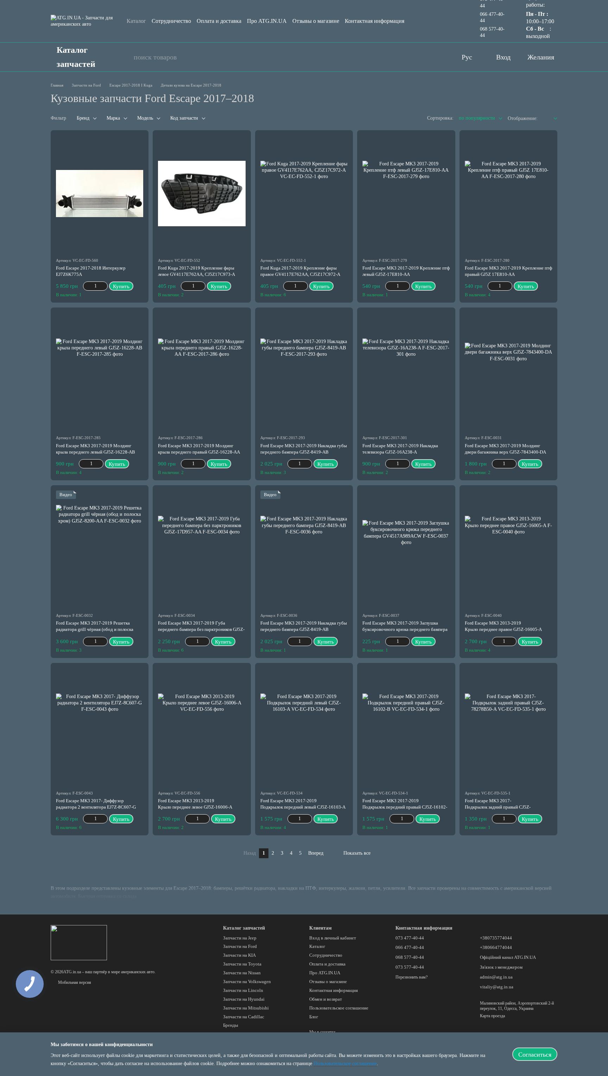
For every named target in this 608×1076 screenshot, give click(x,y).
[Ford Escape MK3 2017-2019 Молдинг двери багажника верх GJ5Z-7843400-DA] (508, 371)
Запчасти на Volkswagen (247, 981)
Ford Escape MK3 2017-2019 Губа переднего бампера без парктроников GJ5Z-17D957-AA (201, 629)
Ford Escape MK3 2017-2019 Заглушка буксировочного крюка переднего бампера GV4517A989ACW (405, 629)
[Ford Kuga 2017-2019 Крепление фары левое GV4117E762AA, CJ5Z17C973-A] (201, 193)
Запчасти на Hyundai (244, 999)
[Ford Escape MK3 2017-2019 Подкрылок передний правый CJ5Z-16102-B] (406, 726)
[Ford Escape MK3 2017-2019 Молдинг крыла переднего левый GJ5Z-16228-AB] (99, 371)
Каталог (136, 21)
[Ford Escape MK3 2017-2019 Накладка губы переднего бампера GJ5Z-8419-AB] (304, 371)
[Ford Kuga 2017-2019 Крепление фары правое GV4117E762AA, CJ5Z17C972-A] (304, 193)
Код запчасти (184, 118)
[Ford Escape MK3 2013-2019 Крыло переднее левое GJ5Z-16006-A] (201, 726)
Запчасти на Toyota (242, 964)
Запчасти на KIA (239, 955)
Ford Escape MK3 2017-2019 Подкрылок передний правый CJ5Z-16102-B (404, 807)
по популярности (477, 118)
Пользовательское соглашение (338, 1008)
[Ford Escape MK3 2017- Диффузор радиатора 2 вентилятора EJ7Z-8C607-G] (99, 726)
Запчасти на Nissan (242, 972)
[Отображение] (550, 119)
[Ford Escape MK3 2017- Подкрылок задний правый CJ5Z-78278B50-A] (508, 726)
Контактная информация (374, 21)
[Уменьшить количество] (86, 286)
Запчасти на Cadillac (243, 1016)
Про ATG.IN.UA (267, 21)
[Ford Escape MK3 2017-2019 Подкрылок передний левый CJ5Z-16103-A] (304, 726)
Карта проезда (492, 1015)
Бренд (83, 118)
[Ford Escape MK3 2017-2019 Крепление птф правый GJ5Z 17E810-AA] (508, 193)
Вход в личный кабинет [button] (332, 938)
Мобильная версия (74, 982)
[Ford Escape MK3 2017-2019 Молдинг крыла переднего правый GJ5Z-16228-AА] (201, 371)
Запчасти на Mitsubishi (246, 1008)
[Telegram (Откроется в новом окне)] (439, 57)
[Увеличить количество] (104, 286)
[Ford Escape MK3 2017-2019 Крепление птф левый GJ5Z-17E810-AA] (406, 193)
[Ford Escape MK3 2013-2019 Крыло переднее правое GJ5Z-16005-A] (508, 548)
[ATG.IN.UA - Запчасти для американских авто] (79, 942)
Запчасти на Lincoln (243, 990)
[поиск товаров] (124, 57)
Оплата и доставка (219, 21)
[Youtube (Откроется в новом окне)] (411, 57)
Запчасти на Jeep (239, 938)
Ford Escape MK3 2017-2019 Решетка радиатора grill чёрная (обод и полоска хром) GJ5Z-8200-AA (94, 629)
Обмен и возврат (325, 999)
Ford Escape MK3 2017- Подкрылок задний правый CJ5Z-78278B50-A (498, 807)
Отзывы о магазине (315, 21)
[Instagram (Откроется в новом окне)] (425, 57)
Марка (113, 118)
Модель (145, 118)
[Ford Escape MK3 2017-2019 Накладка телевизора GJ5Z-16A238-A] (406, 371)
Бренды (230, 1025)
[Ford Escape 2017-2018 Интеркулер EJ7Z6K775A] (99, 193)
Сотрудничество (171, 21)
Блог (313, 1016)
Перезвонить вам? (411, 977)
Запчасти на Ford (240, 946)
